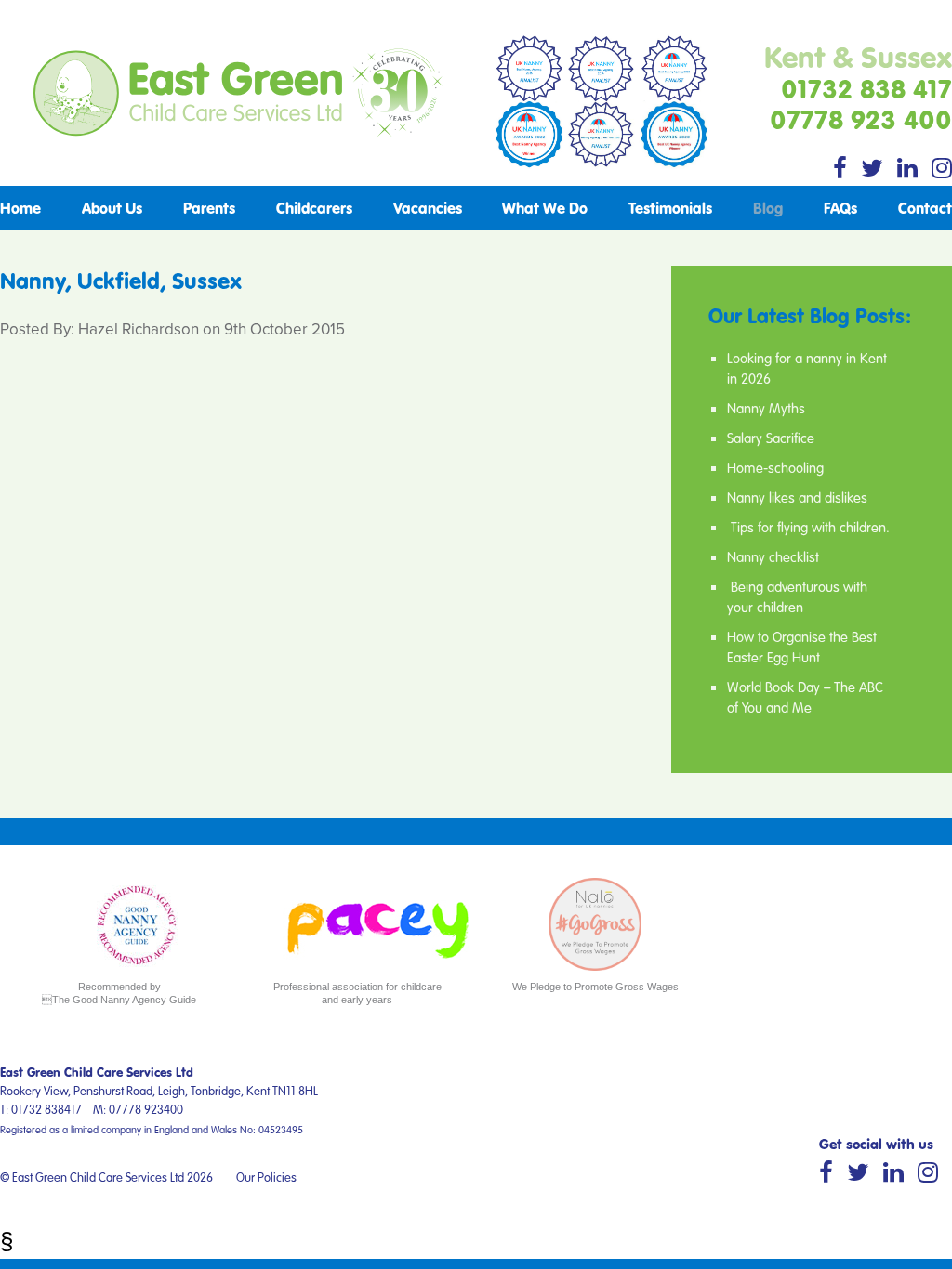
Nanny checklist (773, 556)
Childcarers (314, 207)
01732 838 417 (866, 88)
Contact (925, 207)
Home (20, 207)
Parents (209, 207)
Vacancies (427, 207)
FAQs (840, 207)
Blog (768, 207)
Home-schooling (775, 467)
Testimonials (670, 207)
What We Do (545, 207)
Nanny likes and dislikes (797, 497)
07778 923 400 (861, 119)
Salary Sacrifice (770, 437)
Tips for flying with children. (808, 526)
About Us (112, 207)
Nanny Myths (766, 408)
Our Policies (266, 1177)
